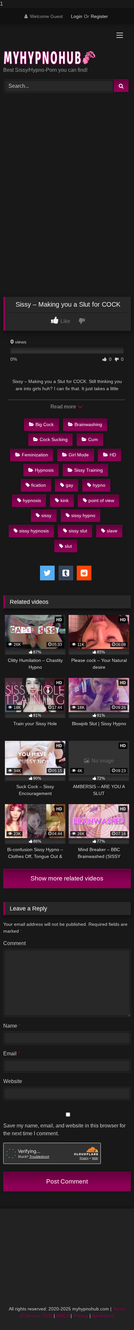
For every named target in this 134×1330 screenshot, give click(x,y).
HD (113, 454)
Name (11, 1026)
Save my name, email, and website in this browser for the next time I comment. (64, 1129)
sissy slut (78, 530)
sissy (46, 515)
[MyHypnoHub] (55, 46)
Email (11, 1053)
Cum (93, 439)
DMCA (62, 1315)
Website (12, 1081)
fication (38, 485)
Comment (14, 943)
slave (112, 530)
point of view (101, 500)
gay (69, 485)
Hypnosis (44, 470)
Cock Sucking (54, 439)
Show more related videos (67, 878)
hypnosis (32, 500)
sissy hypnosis (34, 530)
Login (76, 16)
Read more (63, 406)
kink (64, 500)
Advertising (103, 1315)
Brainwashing (88, 424)
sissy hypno (83, 515)
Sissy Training (88, 470)
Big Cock (44, 424)
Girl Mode (79, 454)
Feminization (35, 454)
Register (99, 16)
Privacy (80, 1315)
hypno (99, 485)
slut (68, 546)
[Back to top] (114, 1312)
